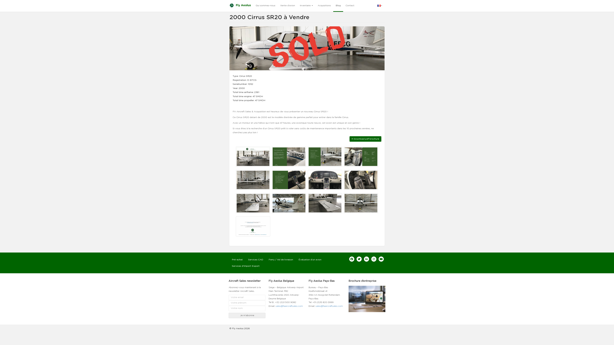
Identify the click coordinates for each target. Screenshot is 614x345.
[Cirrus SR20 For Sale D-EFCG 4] (361, 157)
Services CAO (255, 260)
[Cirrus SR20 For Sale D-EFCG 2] (289, 157)
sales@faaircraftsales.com (289, 306)
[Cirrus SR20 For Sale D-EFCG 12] (361, 203)
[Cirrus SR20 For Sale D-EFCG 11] (325, 203)
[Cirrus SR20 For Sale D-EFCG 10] (289, 203)
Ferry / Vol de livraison (281, 260)
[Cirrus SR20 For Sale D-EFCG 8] (361, 180)
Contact (350, 5)
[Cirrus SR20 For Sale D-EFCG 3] (325, 157)
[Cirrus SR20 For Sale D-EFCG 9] (253, 203)
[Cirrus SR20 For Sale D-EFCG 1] (253, 157)
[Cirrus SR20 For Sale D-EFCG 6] (289, 180)
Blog (338, 5)
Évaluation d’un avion (310, 260)
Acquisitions (324, 5)
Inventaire (305, 5)
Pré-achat (237, 260)
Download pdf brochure (366, 139)
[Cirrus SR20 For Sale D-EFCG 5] (253, 180)
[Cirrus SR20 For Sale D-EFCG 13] (253, 226)
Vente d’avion (287, 5)
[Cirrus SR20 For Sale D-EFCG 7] (325, 180)
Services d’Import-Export (246, 266)
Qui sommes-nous (265, 5)
